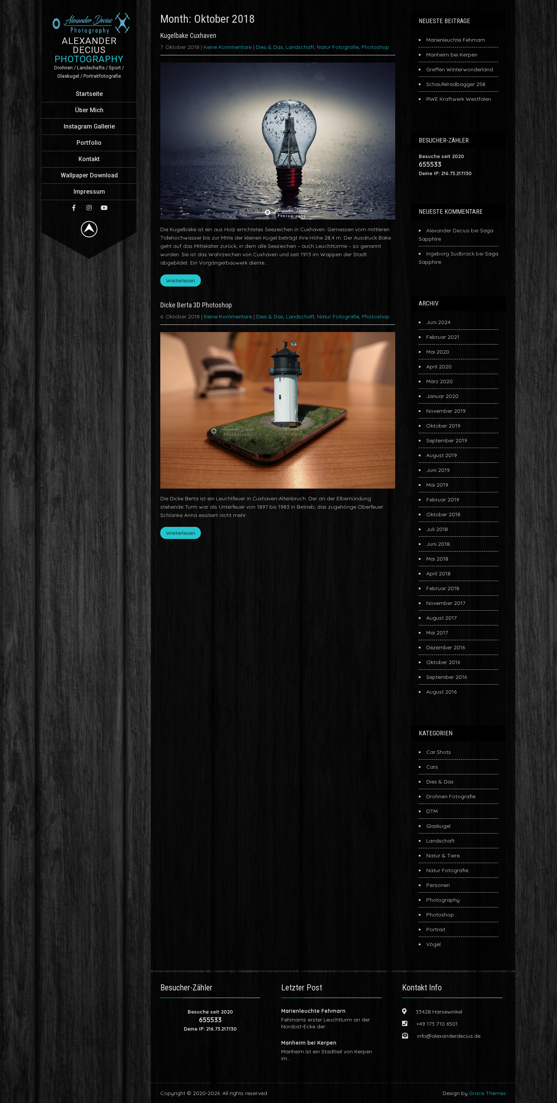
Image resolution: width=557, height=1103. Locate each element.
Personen (438, 885)
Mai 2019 (437, 484)
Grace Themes (487, 1093)
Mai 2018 (437, 558)
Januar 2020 (442, 396)
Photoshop (375, 47)
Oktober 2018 (443, 514)
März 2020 (439, 381)
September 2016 (446, 677)
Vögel (433, 944)
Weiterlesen (180, 280)
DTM (432, 811)
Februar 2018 (442, 588)
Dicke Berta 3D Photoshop (196, 305)
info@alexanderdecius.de (448, 1035)
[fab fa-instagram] (89, 207)
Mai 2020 (437, 351)
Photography (443, 899)
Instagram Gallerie (89, 126)
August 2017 (441, 617)
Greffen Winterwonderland (459, 69)
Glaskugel (438, 826)
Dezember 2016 (445, 647)
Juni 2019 (438, 470)
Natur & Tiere (443, 855)
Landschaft (300, 47)
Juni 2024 (438, 322)
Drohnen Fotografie (451, 796)
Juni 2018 (438, 544)
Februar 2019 (442, 499)
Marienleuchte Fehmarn (455, 39)
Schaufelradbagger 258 (455, 84)
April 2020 (439, 366)
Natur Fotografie (338, 47)
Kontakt (89, 159)
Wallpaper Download (89, 175)
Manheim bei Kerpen (451, 54)
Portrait (435, 929)
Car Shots (438, 752)
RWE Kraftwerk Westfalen (458, 99)
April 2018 (438, 573)
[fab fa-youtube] (104, 207)
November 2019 (446, 410)
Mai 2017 (437, 632)
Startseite (89, 93)
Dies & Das (269, 47)
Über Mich (89, 110)
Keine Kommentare (227, 47)
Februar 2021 (442, 337)
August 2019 (441, 455)
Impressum (89, 191)
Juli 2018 (437, 529)
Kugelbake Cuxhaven (188, 35)
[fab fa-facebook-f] (74, 207)
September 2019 (446, 440)
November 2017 (445, 603)
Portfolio (89, 142)
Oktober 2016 (443, 662)
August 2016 (441, 691)
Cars (432, 766)
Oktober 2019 (443, 425)
